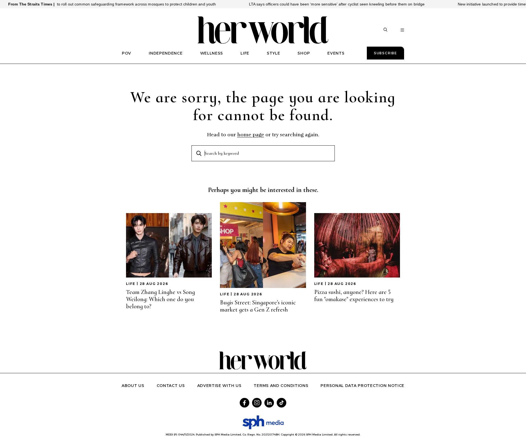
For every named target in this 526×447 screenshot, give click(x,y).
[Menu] (402, 30)
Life (130, 284)
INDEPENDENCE (165, 53)
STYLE (273, 53)
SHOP (304, 53)
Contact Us (171, 385)
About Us (133, 385)
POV (126, 53)
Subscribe (385, 53)
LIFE (245, 53)
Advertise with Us (219, 385)
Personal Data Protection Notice (362, 385)
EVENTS (335, 53)
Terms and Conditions (281, 385)
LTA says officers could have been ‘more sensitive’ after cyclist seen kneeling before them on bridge (324, 4)
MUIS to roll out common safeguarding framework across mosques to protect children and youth (118, 4)
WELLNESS (211, 53)
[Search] (385, 30)
